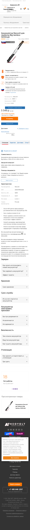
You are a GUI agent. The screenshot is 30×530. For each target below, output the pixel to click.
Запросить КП (15, 5)
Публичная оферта (21, 510)
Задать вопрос (9, 180)
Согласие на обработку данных (15, 516)
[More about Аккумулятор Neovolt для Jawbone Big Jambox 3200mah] (8, 406)
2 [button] (14, 389)
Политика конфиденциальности (14, 513)
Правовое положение (8, 510)
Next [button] (29, 142)
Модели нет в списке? (10, 151)
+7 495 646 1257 (16, 489)
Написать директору (15, 477)
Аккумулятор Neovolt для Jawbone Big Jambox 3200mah (21, 406)
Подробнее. (13, 92)
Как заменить (24, 42)
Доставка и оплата (15, 466)
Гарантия (13, 142)
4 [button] (17, 389)
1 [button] (12, 389)
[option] (15, 52)
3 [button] (16, 389)
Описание (5, 142)
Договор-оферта (15, 475)
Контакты (5, 5)
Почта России (5, 131)
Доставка (20, 142)
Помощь (15, 472)
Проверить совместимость (15, 107)
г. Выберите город (23, 128)
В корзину (9, 118)
